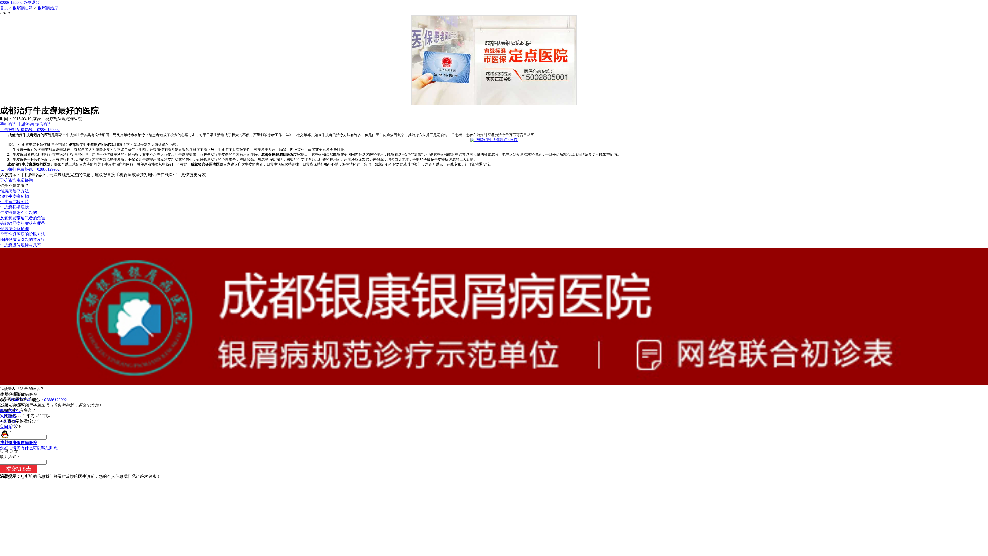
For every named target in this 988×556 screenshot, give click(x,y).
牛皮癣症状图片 (14, 201)
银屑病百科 (23, 8)
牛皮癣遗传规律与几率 (20, 245)
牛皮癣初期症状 (14, 207)
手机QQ (8, 421)
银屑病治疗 (48, 8)
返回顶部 (8, 427)
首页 (4, 8)
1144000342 (20, 400)
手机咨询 (8, 124)
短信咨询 (43, 124)
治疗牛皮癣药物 (14, 196)
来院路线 (8, 416)
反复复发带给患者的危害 (22, 218)
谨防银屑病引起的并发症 (22, 239)
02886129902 (55, 400)
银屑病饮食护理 (14, 229)
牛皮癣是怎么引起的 (18, 212)
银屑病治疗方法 (14, 191)
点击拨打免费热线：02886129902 (30, 129)
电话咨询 (25, 124)
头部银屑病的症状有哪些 (22, 223)
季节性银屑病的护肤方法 (22, 234)
